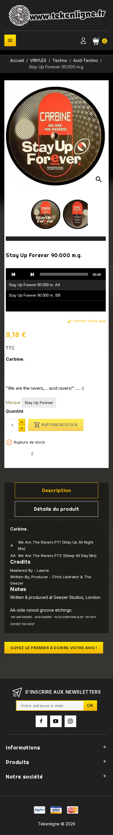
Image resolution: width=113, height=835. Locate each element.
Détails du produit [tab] (56, 509)
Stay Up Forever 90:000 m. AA (34, 285)
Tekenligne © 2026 (56, 823)
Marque (13, 402)
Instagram (70, 721)
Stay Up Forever (39, 402)
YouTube (56, 721)
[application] (56, 290)
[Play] (23, 274)
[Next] (32, 274)
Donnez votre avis (86, 320)
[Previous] (14, 274)
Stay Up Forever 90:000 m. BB (35, 295)
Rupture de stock (56, 424)
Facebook (41, 721)
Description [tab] (56, 490)
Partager (32, 454)
